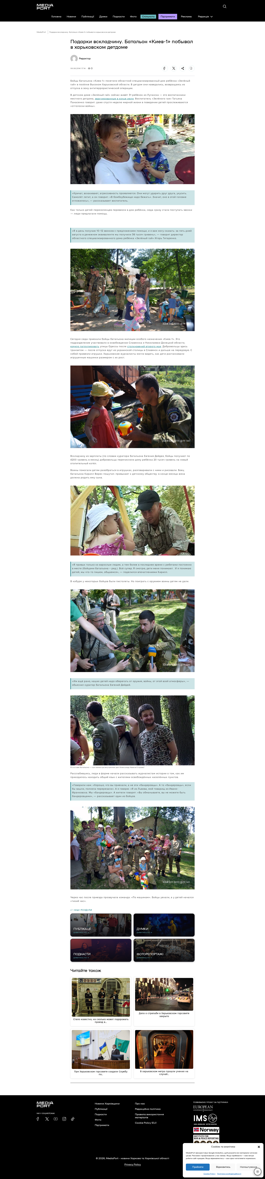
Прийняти (197, 1167)
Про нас (140, 1103)
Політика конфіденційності (229, 1174)
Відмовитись (223, 1167)
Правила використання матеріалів (149, 1116)
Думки (103, 16)
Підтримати (168, 16)
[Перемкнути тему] (257, 1171)
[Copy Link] (191, 68)
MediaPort (41, 32)
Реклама (186, 16)
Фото (133, 16)
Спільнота (148, 16)
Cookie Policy (209, 1174)
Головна (56, 16)
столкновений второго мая (144, 346)
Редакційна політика (148, 1109)
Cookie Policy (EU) (145, 1123)
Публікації (87, 16)
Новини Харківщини (107, 1103)
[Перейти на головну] (45, 7)
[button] (258, 1146)
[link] (38, 1119)
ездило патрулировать (84, 346)
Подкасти (119, 16)
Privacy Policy (132, 1164)
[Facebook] (165, 68)
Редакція (203, 16)
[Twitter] (174, 68)
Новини (71, 16)
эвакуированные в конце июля (114, 98)
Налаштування (248, 1167)
